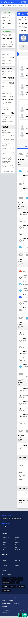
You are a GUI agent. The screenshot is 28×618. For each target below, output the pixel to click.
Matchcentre (6, 570)
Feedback (17, 597)
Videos (4, 544)
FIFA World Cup (6, 518)
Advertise (4, 597)
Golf (13, 582)
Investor (11, 600)
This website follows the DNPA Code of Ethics (12, 609)
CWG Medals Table (17, 518)
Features (17, 544)
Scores (9, 5)
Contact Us (4, 606)
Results (17, 539)
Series (15, 5)
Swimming (21, 586)
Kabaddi (5, 586)
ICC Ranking (18, 549)
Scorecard (23, 54)
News (4, 542)
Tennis (13, 579)
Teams (4, 547)
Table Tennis (6, 590)
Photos (17, 542)
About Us (10, 597)
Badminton (6, 582)
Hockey (20, 579)
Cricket (3, 5)
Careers (15, 603)
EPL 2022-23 (18, 558)
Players (17, 547)
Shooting (12, 586)
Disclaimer (4, 600)
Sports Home (4, 8)
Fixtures (21, 5)
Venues (5, 549)
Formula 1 (5, 579)
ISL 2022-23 (6, 558)
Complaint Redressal (6, 603)
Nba (18, 582)
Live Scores (6, 537)
